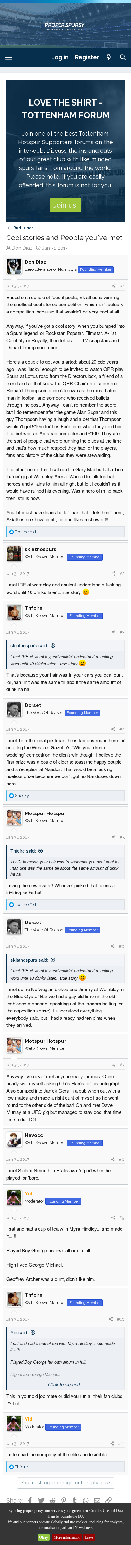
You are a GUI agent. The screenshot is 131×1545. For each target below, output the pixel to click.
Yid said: (19, 1332)
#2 (122, 573)
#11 (121, 1443)
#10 (121, 1319)
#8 (122, 1159)
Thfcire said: (23, 850)
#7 (122, 1065)
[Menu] (8, 57)
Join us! (65, 205)
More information (67, 1537)
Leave (89, 1537)
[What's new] (109, 57)
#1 (122, 285)
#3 (122, 632)
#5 (122, 837)
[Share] (114, 286)
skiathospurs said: (29, 645)
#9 (122, 1217)
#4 (122, 729)
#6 (122, 946)
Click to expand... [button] (66, 1384)
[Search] (123, 57)
